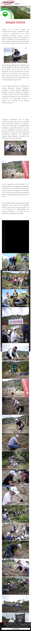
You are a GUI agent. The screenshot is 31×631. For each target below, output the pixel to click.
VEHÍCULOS (17, 4)
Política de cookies (23, 624)
